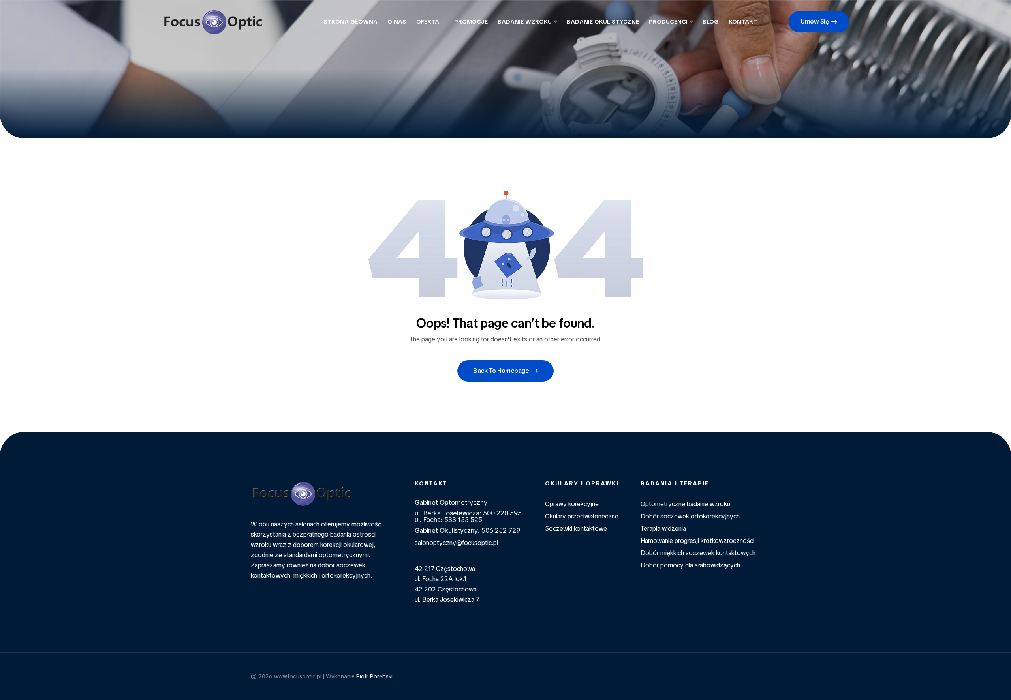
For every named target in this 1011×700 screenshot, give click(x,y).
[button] (819, 21)
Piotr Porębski (374, 676)
